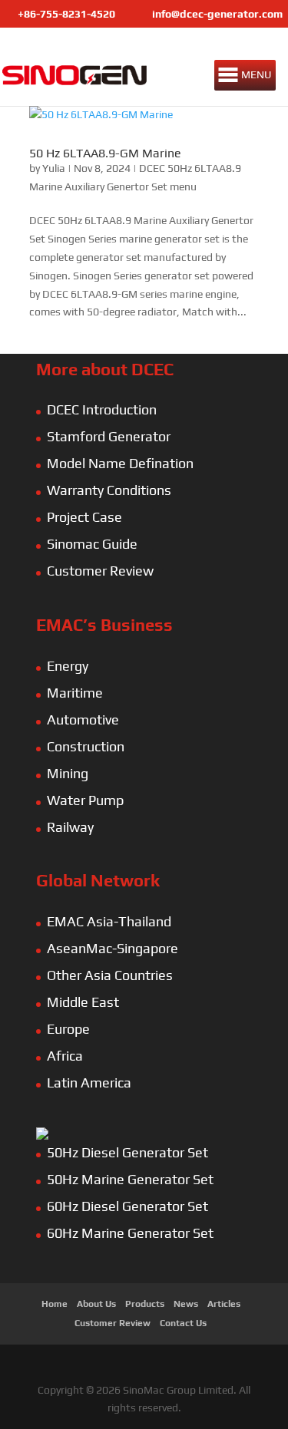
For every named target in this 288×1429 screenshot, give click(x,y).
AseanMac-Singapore (112, 948)
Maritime (75, 693)
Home (54, 1304)
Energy (67, 666)
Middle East (83, 1002)
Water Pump (85, 800)
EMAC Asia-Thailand (109, 921)
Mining (67, 773)
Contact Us (183, 1323)
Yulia (53, 168)
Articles (223, 1304)
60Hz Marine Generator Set (130, 1233)
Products (144, 1304)
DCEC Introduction (102, 409)
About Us (96, 1304)
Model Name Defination (120, 463)
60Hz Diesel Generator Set (127, 1206)
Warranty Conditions (109, 490)
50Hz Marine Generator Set (130, 1179)
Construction (85, 746)
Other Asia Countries (110, 975)
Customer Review (100, 571)
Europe (68, 1029)
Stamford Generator (108, 436)
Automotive (83, 719)
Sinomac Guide (92, 544)
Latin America (89, 1082)
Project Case (84, 517)
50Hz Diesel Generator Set (127, 1152)
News (186, 1304)
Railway (70, 827)
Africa (65, 1056)
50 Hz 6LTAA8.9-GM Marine (105, 153)
